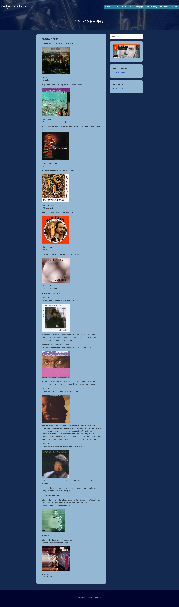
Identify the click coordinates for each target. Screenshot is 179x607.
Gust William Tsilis (13, 6)
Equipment (164, 7)
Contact (174, 7)
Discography (139, 7)
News (123, 7)
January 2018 (118, 89)
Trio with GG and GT (120, 73)
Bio (130, 7)
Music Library (152, 7)
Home (107, 7)
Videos (115, 7)
